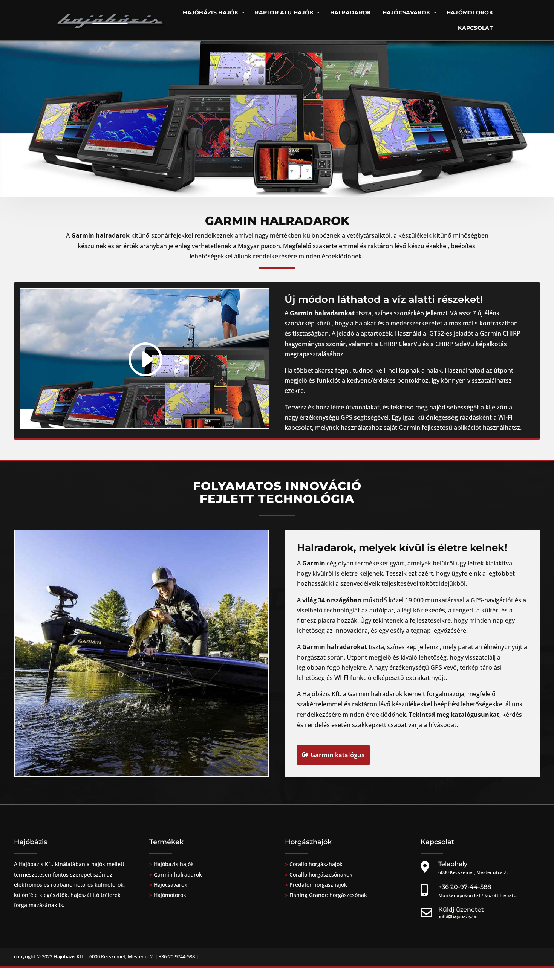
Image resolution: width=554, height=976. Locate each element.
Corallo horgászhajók (316, 864)
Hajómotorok (170, 894)
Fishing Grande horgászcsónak (328, 894)
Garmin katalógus (337, 754)
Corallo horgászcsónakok (320, 874)
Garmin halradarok (178, 874)
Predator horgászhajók (318, 884)
